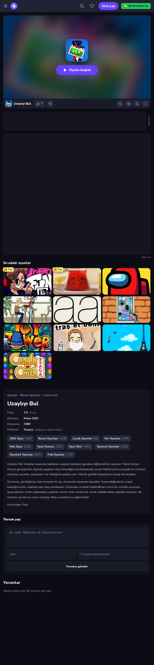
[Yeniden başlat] (137, 103)
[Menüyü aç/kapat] (6, 6)
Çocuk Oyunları (85, 438)
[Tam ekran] (145, 103)
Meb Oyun (20, 446)
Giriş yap (108, 6)
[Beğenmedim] (50, 103)
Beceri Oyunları (30, 395)
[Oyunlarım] (92, 6)
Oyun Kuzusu (49, 446)
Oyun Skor (79, 446)
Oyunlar (12, 395)
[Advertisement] (76, 121)
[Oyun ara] (82, 6)
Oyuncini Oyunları (112, 446)
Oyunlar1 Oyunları (25, 454)
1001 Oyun (21, 438)
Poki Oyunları (60, 454)
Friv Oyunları (116, 438)
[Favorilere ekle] (120, 103)
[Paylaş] (128, 103)
